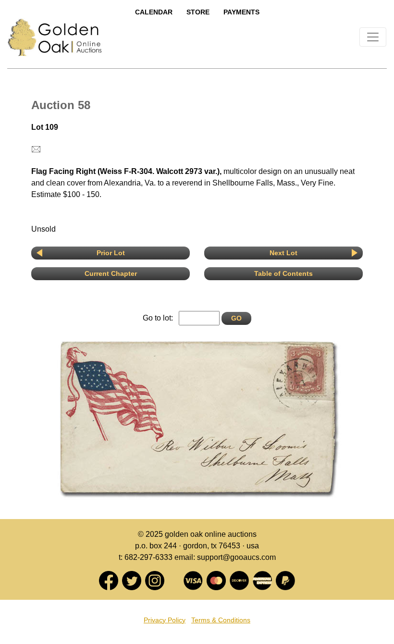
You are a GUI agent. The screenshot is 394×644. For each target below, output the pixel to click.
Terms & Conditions (220, 620)
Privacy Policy (164, 620)
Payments (241, 12)
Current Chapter (111, 273)
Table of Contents (283, 273)
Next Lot (283, 253)
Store (197, 12)
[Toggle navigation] (372, 37)
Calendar (153, 12)
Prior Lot (111, 253)
